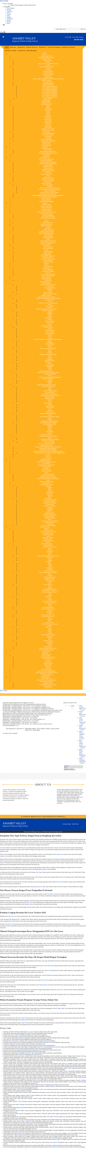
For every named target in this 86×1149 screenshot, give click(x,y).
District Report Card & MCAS (46, 465)
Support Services (48, 686)
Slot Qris (23, 961)
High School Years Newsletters (48, 194)
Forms (48, 175)
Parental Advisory (48, 238)
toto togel (42, 886)
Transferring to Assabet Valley (48, 151)
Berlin (48, 106)
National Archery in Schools (48, 242)
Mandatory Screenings (48, 178)
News (49, 336)
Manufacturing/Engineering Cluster (46, 384)
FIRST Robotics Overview (50, 592)
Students (81, 37)
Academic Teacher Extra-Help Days (46, 212)
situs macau (24, 1059)
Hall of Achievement (46, 669)
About (49, 389)
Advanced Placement (46, 213)
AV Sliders (48, 562)
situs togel (20, 1048)
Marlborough (48, 116)
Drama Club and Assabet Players (48, 648)
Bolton (48, 107)
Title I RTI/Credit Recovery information (48, 478)
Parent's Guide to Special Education (49, 188)
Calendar (49, 334)
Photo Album (49, 431)
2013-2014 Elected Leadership (50, 624)
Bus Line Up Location (48, 130)
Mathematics (46, 245)
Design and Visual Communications (48, 303)
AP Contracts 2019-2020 (48, 216)
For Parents (48, 138)
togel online (67, 975)
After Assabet (49, 407)
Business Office (46, 101)
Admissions (45, 147)
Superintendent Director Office (46, 57)
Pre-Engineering (46, 254)
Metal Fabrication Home (49, 424)
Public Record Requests (46, 674)
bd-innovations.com (57, 854)
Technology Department (48, 133)
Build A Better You (48, 222)
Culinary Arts (49, 512)
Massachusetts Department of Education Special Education (48, 195)
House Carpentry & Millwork (48, 348)
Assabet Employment (46, 139)
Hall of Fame (46, 651)
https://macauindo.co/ (14, 1041)
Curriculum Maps (48, 236)
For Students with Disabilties (48, 525)
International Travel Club (48, 615)
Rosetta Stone (48, 280)
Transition (49, 186)
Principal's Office (46, 59)
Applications (46, 156)
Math (49, 489)
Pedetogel (30, 1045)
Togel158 (21, 1036)
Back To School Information (46, 159)
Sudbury (48, 124)
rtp (17, 935)
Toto (25, 1005)
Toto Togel (39, 872)
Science (46, 265)
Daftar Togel (39, 843)
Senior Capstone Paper (48, 230)
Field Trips (48, 456)
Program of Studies (46, 210)
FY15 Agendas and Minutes (49, 94)
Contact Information (48, 474)
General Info (49, 551)
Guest (57, 29)
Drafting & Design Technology (49, 421)
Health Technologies (48, 378)
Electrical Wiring (48, 327)
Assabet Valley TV (46, 654)
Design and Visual (50, 513)
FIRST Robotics (48, 584)
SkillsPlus (49, 289)
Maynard (48, 118)
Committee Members (48, 83)
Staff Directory (46, 144)
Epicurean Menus (48, 659)
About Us (44, 54)
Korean (9, 20)
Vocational (48, 498)
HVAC (50, 519)
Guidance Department (46, 160)
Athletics (46, 528)
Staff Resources (46, 142)
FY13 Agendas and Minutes (49, 97)
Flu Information (48, 181)
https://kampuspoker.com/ (35, 1050)
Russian (9, 21)
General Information (48, 215)
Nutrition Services (46, 103)
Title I (46, 472)
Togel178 (23, 1022)
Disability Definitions (49, 191)
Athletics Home (48, 530)
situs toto (61, 877)
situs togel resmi (77, 1063)
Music (46, 250)
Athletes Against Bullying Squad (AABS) (48, 556)
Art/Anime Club (48, 545)
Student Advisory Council (48, 634)
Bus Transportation (46, 104)
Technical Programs (44, 281)
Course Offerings (48, 235)
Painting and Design (49, 522)
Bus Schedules (46, 463)
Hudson (48, 113)
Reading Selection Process (48, 475)
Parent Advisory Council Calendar (50, 192)
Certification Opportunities (48, 259)
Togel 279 (17, 1034)
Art (46, 219)
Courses (48, 227)
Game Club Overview (50, 603)
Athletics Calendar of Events (48, 531)
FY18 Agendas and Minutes (49, 89)
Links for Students (46, 471)
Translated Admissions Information (48, 153)
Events (48, 660)
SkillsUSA (48, 627)
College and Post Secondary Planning (50, 395)
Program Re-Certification (48, 256)
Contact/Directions (46, 145)
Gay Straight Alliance (48, 607)
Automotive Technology (48, 440)
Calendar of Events (50, 578)
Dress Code (48, 75)
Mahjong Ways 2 (16, 919)
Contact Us (48, 172)
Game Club (48, 596)
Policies (48, 62)
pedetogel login (70, 867)
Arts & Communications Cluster (46, 297)
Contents (49, 307)
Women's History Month (48, 275)
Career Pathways (49, 392)
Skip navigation (4, 0)
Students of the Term (46, 207)
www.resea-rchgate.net (33, 1031)
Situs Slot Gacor (12, 916)
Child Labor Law (46, 483)
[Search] (83, 29)
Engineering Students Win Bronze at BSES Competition (48, 451)
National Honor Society (48, 616)
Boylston (48, 110)
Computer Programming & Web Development (48, 298)
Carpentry (49, 507)
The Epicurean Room (49, 374)
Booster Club (48, 539)
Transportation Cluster (46, 434)
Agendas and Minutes (48, 85)
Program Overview (48, 257)
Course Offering (49, 300)
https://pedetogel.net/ (45, 1042)
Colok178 (21, 1054)
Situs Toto (29, 902)
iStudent (46, 468)
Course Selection (46, 198)
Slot (10, 1051)
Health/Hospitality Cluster (46, 371)
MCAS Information (48, 248)
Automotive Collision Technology (48, 436)
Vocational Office (46, 283)
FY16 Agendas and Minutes (49, 92)
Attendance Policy (48, 71)
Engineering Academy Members (48, 448)
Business (46, 221)
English (50, 487)
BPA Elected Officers (49, 577)
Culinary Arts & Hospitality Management (48, 372)
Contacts (48, 69)
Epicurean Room (46, 656)
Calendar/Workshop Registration (48, 163)
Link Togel (3, 847)
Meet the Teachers (48, 262)
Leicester (48, 115)
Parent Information (48, 185)
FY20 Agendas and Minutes (49, 86)
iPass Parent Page (46, 466)
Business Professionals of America (48, 572)
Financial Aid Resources (48, 169)
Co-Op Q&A (49, 286)
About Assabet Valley (46, 56)
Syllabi (48, 239)
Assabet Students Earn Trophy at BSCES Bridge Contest (50, 453)
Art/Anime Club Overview (50, 546)
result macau (14, 907)
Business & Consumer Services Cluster (46, 309)
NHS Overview (50, 622)
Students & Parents (45, 460)
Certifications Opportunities (49, 394)
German (9, 14)
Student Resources (50, 360)
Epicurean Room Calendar (48, 657)
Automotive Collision (49, 501)
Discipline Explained (48, 74)
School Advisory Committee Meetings (48, 63)
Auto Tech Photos (50, 442)
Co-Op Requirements (49, 288)
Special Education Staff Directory (48, 197)
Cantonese (9, 11)
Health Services (48, 177)
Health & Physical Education (46, 233)
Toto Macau (50, 894)
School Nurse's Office (46, 174)
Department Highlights (48, 271)
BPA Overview (50, 580)
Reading (46, 263)
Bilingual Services (46, 200)
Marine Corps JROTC (46, 244)
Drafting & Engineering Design (48, 413)
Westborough (48, 127)
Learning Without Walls (46, 484)
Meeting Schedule (48, 82)
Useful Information (50, 333)
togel (41, 994)
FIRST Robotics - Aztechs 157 (50, 590)
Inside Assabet (48, 150)
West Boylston (48, 125)
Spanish (9, 9)
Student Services (44, 157)
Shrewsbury (48, 121)
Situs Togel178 (22, 1018)
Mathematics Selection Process (48, 477)
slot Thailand (50, 970)
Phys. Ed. (49, 493)
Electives (49, 495)
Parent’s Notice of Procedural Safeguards (50, 189)
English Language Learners (46, 231)
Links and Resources (48, 540)
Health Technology (50, 518)
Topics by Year (48, 228)
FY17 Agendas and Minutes (49, 91)
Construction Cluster (46, 325)
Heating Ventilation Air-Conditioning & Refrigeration (48, 339)
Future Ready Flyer (48, 171)
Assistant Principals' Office (46, 66)
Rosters (48, 536)
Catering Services (48, 663)
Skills (49, 418)
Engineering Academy (46, 224)
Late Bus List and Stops (48, 128)
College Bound (48, 165)
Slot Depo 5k (9, 924)
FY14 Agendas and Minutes (49, 95)
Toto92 (69, 1068)
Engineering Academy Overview (48, 450)
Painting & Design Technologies (48, 354)
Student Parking (48, 77)
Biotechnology (48, 403)
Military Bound (48, 168)
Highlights (49, 313)
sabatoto (48, 1013)
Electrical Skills (50, 331)
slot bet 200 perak (48, 965)
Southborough (48, 122)
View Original (10, 8)
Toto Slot (67, 945)
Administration (46, 100)
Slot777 (80, 951)
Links (49, 301)
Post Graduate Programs (46, 681)
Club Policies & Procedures (49, 601)
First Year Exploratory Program (46, 444)
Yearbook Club (48, 646)
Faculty (67, 37)
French (8, 12)
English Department (46, 225)
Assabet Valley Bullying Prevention (46, 462)
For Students (48, 136)
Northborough (48, 119)
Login (60, 29)
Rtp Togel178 (28, 1033)
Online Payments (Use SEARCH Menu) (46, 672)
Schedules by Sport (48, 533)
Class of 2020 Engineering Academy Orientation (48, 447)
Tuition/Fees (48, 687)
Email (81, 823)
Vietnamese (10, 18)
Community (45, 653)
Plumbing (48, 362)
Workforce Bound (48, 166)
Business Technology (48, 310)
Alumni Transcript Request (46, 201)
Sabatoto (67, 1075)
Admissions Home (46, 148)
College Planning (48, 260)
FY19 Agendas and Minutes (49, 88)
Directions (48, 668)
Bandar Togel (55, 1147)
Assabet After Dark (46, 678)
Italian (8, 15)
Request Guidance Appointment (48, 162)
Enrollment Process (48, 683)
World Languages (46, 278)
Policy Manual (48, 98)
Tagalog (9, 17)
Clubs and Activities (46, 543)
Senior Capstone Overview (50, 294)
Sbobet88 (80, 1130)
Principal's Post (48, 60)
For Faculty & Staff (48, 135)
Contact (48, 65)
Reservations (48, 662)
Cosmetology (48, 318)
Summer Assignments (46, 206)
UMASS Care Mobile (48, 180)
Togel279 (12, 1113)
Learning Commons (46, 209)
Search (64, 29)
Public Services (46, 675)
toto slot (59, 882)
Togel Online (43, 985)
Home (44, 53)
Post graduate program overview (48, 684)
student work (49, 322)
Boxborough (48, 109)
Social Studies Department (48, 274)
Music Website (48, 253)
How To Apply (46, 154)
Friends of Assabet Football (46, 649)
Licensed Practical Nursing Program (46, 680)
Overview (48, 68)
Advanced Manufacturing (48, 386)
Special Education (46, 183)
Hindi (8, 23)
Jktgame (16, 1134)
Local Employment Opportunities (46, 671)
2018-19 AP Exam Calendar (48, 218)
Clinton (48, 112)
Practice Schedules (48, 534)
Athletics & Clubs (44, 527)
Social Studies (46, 268)
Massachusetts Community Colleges (49, 416)
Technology (46, 132)
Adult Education (44, 677)
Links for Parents (46, 469)
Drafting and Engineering (50, 515)
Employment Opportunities (48, 141)
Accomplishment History (49, 589)
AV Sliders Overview (49, 571)
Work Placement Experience (48, 284)
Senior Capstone (48, 292)
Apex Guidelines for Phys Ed (48, 241)
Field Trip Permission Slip (46, 481)
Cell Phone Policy (48, 72)
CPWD (50, 510)
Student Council (48, 640)
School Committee (46, 80)
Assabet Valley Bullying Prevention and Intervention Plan (48, 79)
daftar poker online (30, 1053)
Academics (45, 203)
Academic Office (46, 204)
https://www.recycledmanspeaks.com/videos (49, 1047)
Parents (74, 37)
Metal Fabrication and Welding (48, 422)
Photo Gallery (48, 665)
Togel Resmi (13, 1145)
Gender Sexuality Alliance (48, 609)
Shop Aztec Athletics (48, 537)
